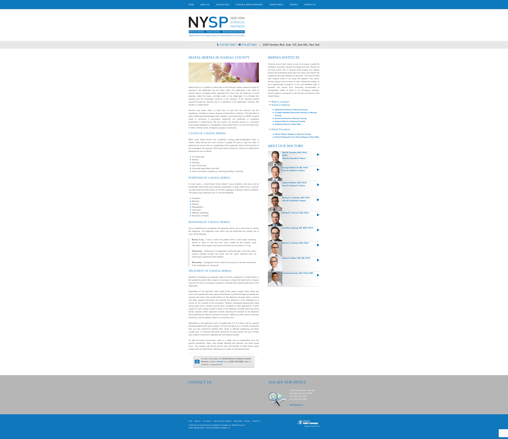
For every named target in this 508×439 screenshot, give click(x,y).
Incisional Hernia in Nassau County (291, 118)
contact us (221, 361)
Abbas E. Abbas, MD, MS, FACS (296, 258)
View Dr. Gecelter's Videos (294, 158)
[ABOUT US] (205, 4)
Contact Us (256, 421)
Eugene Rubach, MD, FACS (294, 183)
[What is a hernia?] (280, 101)
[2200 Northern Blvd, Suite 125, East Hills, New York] (289, 44)
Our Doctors (207, 421)
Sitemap (307, 426)
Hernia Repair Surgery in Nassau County (293, 134)
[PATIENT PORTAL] (276, 4)
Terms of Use (315, 426)
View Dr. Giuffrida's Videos (294, 201)
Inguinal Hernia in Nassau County (290, 121)
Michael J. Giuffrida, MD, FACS (296, 198)
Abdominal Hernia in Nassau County (291, 110)
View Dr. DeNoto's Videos (293, 170)
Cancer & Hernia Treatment (222, 421)
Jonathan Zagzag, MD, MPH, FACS (297, 228)
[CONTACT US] (308, 4)
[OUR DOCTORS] (223, 4)
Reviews (247, 421)
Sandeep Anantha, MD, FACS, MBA (297, 273)
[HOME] (193, 4)
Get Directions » (297, 405)
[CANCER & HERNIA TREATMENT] (249, 4)
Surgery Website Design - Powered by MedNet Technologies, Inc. (210, 428)
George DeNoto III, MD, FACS (295, 167)
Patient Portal (238, 421)
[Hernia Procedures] (280, 129)
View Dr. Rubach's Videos (293, 185)
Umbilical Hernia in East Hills (288, 124)
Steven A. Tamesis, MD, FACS (295, 243)
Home (190, 421)
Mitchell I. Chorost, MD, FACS (295, 213)
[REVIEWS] (294, 4)
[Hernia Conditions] (280, 104)
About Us (198, 421)
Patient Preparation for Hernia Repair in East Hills (297, 137)
